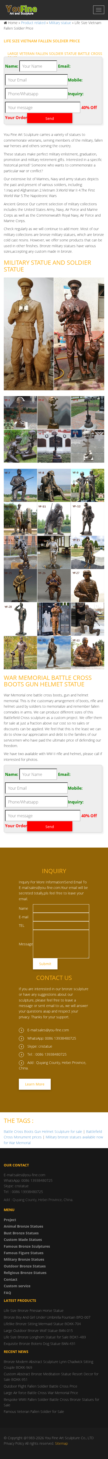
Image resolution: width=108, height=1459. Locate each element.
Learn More (34, 1084)
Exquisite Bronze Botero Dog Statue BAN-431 (40, 1343)
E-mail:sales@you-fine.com (48, 1030)
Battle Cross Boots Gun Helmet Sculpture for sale (43, 1131)
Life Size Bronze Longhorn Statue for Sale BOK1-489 (45, 1337)
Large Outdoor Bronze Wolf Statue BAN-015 (38, 1330)
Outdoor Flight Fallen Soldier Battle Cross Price (40, 1386)
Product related (33, 22)
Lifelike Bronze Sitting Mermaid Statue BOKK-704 (42, 1323)
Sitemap (61, 1443)
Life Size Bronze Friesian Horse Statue (34, 1310)
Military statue (60, 22)
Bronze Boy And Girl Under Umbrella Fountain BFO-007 (47, 1317)
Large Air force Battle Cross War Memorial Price (41, 1392)
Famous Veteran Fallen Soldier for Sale (34, 1411)
